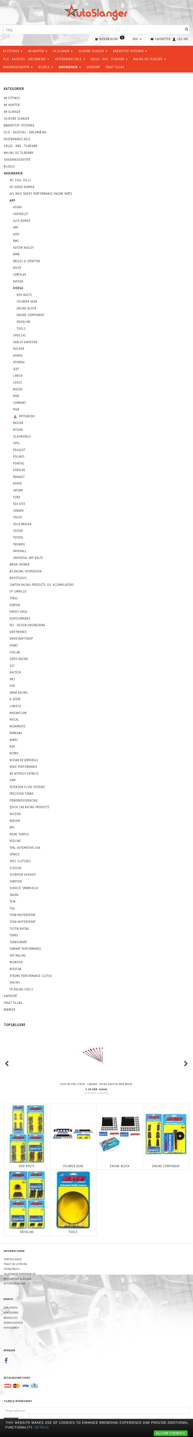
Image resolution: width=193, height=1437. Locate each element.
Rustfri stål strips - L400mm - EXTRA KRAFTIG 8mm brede (96, 1084)
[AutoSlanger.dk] (96, 11)
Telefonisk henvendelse (20, 1274)
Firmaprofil (12, 1269)
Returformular (14, 1283)
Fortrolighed (13, 1259)
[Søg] (186, 29)
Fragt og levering (15, 1264)
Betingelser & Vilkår (18, 1279)
